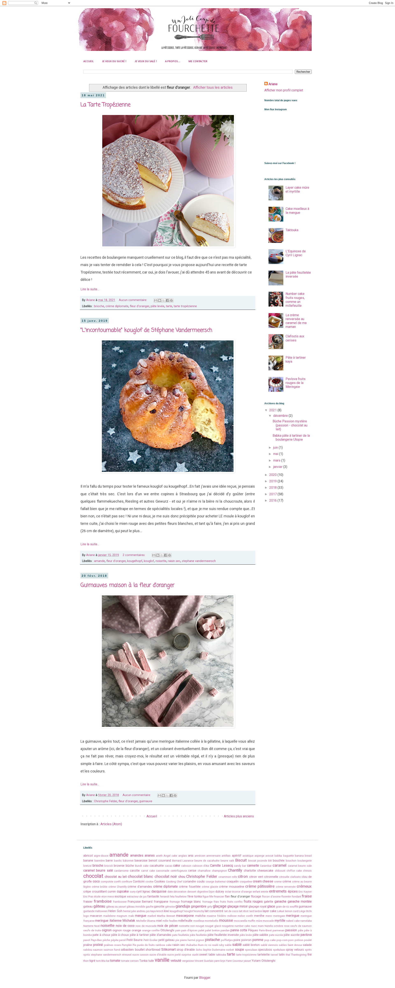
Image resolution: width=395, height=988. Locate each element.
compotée (107, 881)
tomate (115, 961)
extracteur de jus (136, 896)
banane (88, 860)
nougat (200, 925)
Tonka (143, 961)
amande (99, 561)
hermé (127, 911)
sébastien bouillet (132, 949)
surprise (186, 954)
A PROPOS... (172, 61)
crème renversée (286, 886)
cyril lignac (143, 891)
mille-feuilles (170, 920)
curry (133, 891)
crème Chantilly (117, 886)
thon (86, 960)
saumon (98, 949)
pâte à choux (120, 935)
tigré (92, 961)
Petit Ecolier (151, 940)
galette (268, 901)
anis (190, 855)
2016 (273, 500)
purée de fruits (146, 945)
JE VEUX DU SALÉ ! (146, 61)
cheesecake (265, 870)
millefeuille (185, 921)
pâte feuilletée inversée (223, 935)
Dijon (212, 891)
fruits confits (235, 901)
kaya (153, 911)
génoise (170, 906)
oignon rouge (122, 930)
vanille (162, 960)
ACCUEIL (88, 61)
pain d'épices (189, 930)
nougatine (228, 925)
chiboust (280, 870)
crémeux (304, 886)
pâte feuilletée (198, 934)
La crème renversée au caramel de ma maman (296, 321)
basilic (118, 860)
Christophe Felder (105, 801)
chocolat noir (166, 876)
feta (172, 896)
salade (307, 945)
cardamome (121, 870)
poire (237, 940)
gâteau (99, 906)
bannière (99, 860)
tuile (151, 961)
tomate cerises (130, 960)
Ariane (273, 84)
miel (159, 921)
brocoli (108, 865)
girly (209, 906)
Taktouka (292, 230)
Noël (97, 925)
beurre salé (227, 860)
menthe (259, 916)
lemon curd (291, 911)
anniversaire (213, 855)
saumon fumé (111, 949)
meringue (292, 916)
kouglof (149, 561)
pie (177, 940)
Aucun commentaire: (133, 300)
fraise (307, 896)
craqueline (246, 881)
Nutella (269, 925)
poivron (246, 940)
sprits (308, 949)
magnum (122, 915)
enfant (256, 891)
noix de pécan (167, 926)
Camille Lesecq (221, 865)
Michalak (128, 921)
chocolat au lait (116, 877)
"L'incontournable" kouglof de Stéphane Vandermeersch (146, 330)
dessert (191, 891)
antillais (226, 855)
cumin (112, 891)
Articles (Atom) (111, 824)
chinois (307, 870)
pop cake (270, 940)
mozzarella (240, 920)
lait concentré (214, 911)
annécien (200, 855)
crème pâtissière (259, 886)
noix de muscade (146, 925)
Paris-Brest (265, 930)
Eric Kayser (305, 891)
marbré (152, 915)
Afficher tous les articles (213, 87)
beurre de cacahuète (207, 860)
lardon (258, 911)
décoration (179, 891)
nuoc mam (257, 925)
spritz (86, 954)
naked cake (293, 920)
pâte (300, 930)
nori (192, 925)
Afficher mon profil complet (283, 90)
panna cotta (238, 930)
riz (205, 945)
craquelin (233, 881)
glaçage (219, 906)
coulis (201, 881)
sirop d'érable (186, 949)
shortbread (153, 949)
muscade (268, 920)
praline (87, 945)
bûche (130, 865)
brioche (99, 306)
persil (122, 940)
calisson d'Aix (200, 865)
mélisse (232, 915)
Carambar (266, 865)
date (170, 891)
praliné (98, 945)
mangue (140, 916)
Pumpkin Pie (129, 945)
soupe (239, 949)
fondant (296, 896)
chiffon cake (294, 870)
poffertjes (227, 940)
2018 (273, 487)
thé (309, 954)
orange (136, 930)
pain (177, 930)
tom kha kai (102, 960)
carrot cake (148, 870)
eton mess (107, 896)
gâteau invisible (136, 906)
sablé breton (251, 945)
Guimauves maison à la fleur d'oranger (127, 585)
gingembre (198, 906)
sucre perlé (174, 954)
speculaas (251, 949)
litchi (309, 911)
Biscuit (241, 860)
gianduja (182, 906)
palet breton (212, 930)
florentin (286, 896)
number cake (242, 925)
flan (227, 896)
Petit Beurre (135, 940)
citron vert (256, 877)
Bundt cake (142, 865)
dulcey (219, 891)
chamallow (204, 870)
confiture (127, 881)
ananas (150, 855)
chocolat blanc (140, 876)
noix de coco (125, 926)
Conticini (138, 881)
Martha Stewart (166, 915)
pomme (257, 940)
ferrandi (164, 896)
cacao (168, 865)
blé (270, 860)
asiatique (248, 855)
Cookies (159, 881)
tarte (169, 306)
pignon (200, 940)
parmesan (279, 930)
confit (117, 881)
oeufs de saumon (301, 925)
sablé (237, 944)
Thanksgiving (299, 954)
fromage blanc (191, 901)
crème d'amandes (140, 886)
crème (286, 881)
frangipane (161, 901)
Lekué (280, 911)
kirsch (159, 911)
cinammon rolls (227, 876)
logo (86, 915)
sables (283, 945)
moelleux (198, 920)
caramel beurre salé (98, 870)
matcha (200, 916)
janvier (278, 467)
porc (291, 940)
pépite (114, 940)
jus (148, 911)
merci (269, 915)
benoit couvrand (160, 860)
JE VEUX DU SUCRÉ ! (114, 61)
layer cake (269, 911)
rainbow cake (164, 945)
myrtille (280, 921)
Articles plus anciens (239, 816)
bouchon (291, 860)
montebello (211, 920)
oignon (107, 930)
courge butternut (216, 881)
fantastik (153, 896)
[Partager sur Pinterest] (171, 300)
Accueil (151, 816)
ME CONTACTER (197, 61)
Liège (302, 911)
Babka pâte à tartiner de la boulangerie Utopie (291, 437)
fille (211, 896)
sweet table (207, 954)
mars (277, 460)
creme (278, 881)
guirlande (88, 911)
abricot (88, 855)
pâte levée (157, 306)
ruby (221, 945)
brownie (119, 865)
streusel (126, 954)
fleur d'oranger (139, 306)
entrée (264, 891)
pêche (106, 940)
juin (276, 447)
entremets (278, 891)
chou (181, 877)
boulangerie (304, 860)
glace (271, 906)
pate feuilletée (180, 934)
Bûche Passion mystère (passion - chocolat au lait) (290, 425)
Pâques (253, 930)
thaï (288, 954)
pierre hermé (187, 940)
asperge (259, 855)
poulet (308, 940)
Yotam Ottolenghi (263, 961)
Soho (199, 949)
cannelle (253, 865)
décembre (281, 416)
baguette (288, 855)
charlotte (250, 870)
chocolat (93, 876)
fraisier (88, 901)
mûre (259, 920)
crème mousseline (231, 886)
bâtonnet (128, 860)
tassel (274, 954)
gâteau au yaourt (116, 906)
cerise (192, 870)
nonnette (184, 925)
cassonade (162, 870)
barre (109, 860)
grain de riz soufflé (287, 906)
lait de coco (231, 911)
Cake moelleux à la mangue (297, 211)
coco (96, 881)
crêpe (87, 891)
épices (293, 891)
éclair (228, 891)
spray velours (295, 949)
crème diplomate (117, 306)
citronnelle (271, 877)
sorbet (230, 949)
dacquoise (158, 891)
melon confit (245, 915)
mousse (226, 920)
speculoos (265, 949)
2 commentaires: (134, 555)
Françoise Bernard (140, 901)
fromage (175, 901)
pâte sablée (260, 935)
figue (206, 896)
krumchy (199, 911)
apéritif (236, 855)
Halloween (101, 911)
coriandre (189, 881)
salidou (87, 949)
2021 (273, 410)
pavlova (306, 935)
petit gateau (166, 940)
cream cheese (263, 881)
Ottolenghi (167, 930)
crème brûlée (100, 886)
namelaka (306, 920)
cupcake (123, 891)
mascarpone (185, 916)
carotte (135, 870)
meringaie (279, 915)
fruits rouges (253, 901)
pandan (225, 930)
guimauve (145, 801)
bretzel (87, 865)
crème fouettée (190, 886)
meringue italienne (108, 921)
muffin (251, 920)
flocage (256, 896)
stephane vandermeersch (199, 561)
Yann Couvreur (234, 960)
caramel (279, 865)
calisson (186, 865)
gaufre (149, 906)
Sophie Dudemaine (214, 949)
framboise (103, 901)
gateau (88, 906)
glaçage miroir (237, 906)
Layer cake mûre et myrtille (297, 189)
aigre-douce (101, 855)
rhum (201, 945)
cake (176, 865)
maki (131, 915)
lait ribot (244, 911)
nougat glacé (213, 925)
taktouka (221, 954)
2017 (273, 494)
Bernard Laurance (182, 860)
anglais (182, 855)
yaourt (247, 960)
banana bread (303, 855)
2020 (273, 475)
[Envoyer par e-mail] (156, 300)
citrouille (284, 876)
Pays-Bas (96, 940)
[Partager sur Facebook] (167, 300)
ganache (280, 901)
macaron (96, 916)
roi (209, 945)
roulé (215, 945)
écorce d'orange (242, 891)
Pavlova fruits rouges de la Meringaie (296, 383)
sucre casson (140, 954)
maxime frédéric (216, 915)
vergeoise (188, 960)
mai (276, 454)
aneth (159, 855)
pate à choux (101, 935)
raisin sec (174, 561)
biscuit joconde (257, 860)
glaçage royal (257, 906)
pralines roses (112, 945)
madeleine (109, 915)
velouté (176, 961)
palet (201, 930)
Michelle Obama (145, 920)
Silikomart (168, 949)
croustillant (99, 891)
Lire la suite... (89, 289)
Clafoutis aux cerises (295, 338)
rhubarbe (191, 945)
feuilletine (181, 896)
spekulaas (279, 949)
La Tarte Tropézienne (105, 105)
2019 (273, 481)
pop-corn (282, 940)
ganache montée (300, 901)
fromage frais (210, 901)
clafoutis (295, 876)
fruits (223, 901)
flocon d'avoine (271, 896)
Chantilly (235, 870)
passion (291, 930)
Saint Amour (295, 945)
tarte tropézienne (185, 306)
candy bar (240, 865)
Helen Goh (115, 911)
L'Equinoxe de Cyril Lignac (296, 253)
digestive (202, 891)
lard (251, 911)
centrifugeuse (179, 870)
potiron (299, 940)
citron (243, 876)
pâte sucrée (292, 935)
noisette (161, 561)
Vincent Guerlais (204, 960)
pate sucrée (276, 934)
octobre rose (281, 925)
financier (219, 896)
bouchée (279, 860)
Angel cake (170, 855)
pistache (212, 939)
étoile (97, 896)
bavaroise (141, 860)
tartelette (263, 954)
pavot (86, 940)
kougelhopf (134, 561)
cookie (149, 881)
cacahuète (157, 865)
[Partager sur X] (163, 300)
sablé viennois (269, 945)
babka (278, 855)
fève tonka (194, 896)
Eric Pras (88, 896)
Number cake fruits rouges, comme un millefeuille (295, 300)
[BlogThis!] (160, 300)
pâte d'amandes (160, 935)
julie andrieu (138, 911)
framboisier (120, 901)
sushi (195, 954)
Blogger (204, 978)
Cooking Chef (174, 881)
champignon (219, 870)
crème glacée (210, 886)
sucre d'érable (157, 954)
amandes (136, 855)
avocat (269, 855)
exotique (120, 896)
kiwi (166, 911)
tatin (282, 954)
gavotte (159, 906)
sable (228, 945)
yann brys (219, 960)
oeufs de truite (92, 930)
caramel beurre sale (300, 865)
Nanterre (88, 925)
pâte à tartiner (139, 935)
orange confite (151, 930)
